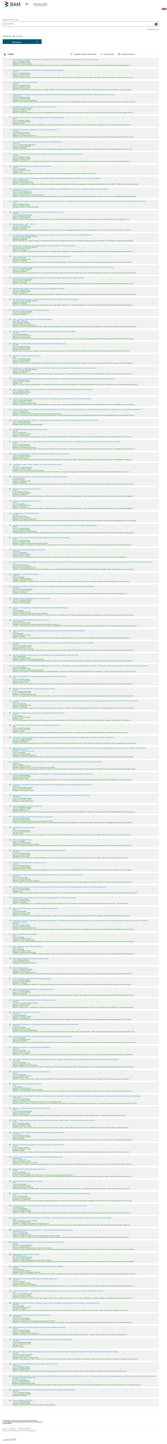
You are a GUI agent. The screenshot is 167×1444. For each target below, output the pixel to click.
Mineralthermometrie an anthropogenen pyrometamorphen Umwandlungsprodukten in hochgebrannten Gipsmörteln (44, 897)
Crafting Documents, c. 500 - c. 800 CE (24, 224)
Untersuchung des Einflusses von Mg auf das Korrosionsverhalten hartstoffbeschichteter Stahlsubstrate (42, 256)
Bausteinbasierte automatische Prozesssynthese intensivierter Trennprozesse (34, 107)
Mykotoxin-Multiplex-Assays (21, 968)
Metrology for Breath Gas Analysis (22, 840)
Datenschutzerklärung (24, 1429)
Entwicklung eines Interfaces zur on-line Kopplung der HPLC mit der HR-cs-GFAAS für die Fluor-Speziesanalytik (44, 245)
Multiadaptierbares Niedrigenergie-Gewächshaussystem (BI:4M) (30, 958)
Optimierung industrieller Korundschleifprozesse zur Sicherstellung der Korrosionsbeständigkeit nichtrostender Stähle (45, 655)
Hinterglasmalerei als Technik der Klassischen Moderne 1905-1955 (31, 598)
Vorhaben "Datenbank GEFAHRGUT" (23, 1400)
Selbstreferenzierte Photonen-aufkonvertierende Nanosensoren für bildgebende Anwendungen (39, 288)
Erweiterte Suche (153, 29)
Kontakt (5, 1429)
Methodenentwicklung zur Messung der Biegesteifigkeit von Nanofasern (33, 817)
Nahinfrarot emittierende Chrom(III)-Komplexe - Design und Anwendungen (33, 989)
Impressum (12, 1429)
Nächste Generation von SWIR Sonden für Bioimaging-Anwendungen (32, 978)
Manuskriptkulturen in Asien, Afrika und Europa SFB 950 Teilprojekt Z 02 (26, 1255)
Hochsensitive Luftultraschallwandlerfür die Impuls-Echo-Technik (31, 620)
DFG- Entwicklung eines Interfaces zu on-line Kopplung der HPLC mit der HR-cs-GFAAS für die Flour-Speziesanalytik (45, 299)
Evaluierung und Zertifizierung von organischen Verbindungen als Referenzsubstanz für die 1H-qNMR (41, 454)
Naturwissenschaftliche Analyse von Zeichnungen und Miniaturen (31, 310)
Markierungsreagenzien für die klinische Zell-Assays (27, 806)
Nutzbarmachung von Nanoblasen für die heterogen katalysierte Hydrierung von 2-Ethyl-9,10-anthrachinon (42, 1036)
